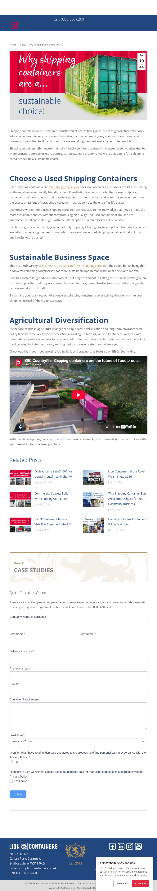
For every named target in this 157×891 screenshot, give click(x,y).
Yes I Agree (20, 781)
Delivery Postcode (22, 651)
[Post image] (20, 477)
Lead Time (17, 735)
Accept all (140, 883)
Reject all (122, 883)
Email (14, 684)
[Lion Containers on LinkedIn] (121, 846)
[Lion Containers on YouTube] (138, 846)
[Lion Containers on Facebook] (112, 846)
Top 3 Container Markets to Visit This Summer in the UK (52, 521)
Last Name (88, 634)
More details (140, 875)
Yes (15, 761)
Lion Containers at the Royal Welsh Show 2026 (126, 473)
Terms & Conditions (88, 883)
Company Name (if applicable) (28, 616)
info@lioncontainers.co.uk (37, 868)
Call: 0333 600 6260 (27, 18)
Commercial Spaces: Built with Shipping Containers (51, 495)
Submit (18, 794)
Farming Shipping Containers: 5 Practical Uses (127, 521)
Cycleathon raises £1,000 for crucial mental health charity (53, 473)
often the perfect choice (64, 187)
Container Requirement (25, 699)
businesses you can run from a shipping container (75, 266)
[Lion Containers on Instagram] (129, 846)
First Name (17, 634)
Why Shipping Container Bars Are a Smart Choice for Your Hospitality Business (127, 498)
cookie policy (110, 871)
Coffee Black (68, 887)
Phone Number (20, 668)
